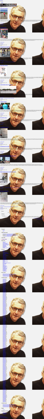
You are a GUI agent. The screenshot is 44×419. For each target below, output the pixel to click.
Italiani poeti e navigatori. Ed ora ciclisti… (11, 235)
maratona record (16, 206)
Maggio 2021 (4, 315)
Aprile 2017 (4, 344)
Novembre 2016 (4, 347)
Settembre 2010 (4, 390)
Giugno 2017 (4, 343)
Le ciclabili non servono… (4, 127)
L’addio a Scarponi (3, 101)
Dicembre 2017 (4, 339)
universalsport (4, 270)
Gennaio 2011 (4, 388)
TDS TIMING (4, 267)
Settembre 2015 (4, 355)
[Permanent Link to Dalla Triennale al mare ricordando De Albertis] (4, 182)
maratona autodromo (9, 206)
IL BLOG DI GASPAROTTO (6, 244)
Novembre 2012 (4, 375)
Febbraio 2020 (4, 324)
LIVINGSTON (4, 245)
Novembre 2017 (4, 340)
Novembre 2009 (4, 396)
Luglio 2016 (4, 349)
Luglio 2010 (4, 391)
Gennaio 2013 (4, 374)
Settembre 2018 (4, 334)
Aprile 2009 (4, 400)
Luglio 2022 (4, 307)
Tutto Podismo (4, 269)
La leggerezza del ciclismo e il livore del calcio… (8, 275)
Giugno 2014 (4, 364)
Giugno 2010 (4, 392)
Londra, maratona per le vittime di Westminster (8, 155)
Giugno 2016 (4, 350)
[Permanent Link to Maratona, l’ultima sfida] (4, 201)
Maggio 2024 (4, 294)
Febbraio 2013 (4, 373)
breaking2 (6, 206)
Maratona (4, 230)
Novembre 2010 (4, 389)
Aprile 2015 (4, 358)
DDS (3, 251)
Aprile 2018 (4, 337)
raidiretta (4, 262)
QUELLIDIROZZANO (5, 261)
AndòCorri (4, 242)
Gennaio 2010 (4, 395)
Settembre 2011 (4, 383)
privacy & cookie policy (2, 416)
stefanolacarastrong (5, 246)
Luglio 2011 (4, 384)
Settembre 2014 (4, 362)
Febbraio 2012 (4, 380)
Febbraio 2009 (4, 401)
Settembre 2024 (4, 292)
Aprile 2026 (4, 281)
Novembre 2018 (4, 333)
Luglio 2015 (4, 356)
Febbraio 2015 (4, 359)
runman (3, 264)
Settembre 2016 (4, 348)
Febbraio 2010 (4, 394)
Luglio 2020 (4, 321)
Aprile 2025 (4, 288)
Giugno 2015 (4, 357)
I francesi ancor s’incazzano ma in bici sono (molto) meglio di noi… (10, 274)
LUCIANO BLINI (5, 257)
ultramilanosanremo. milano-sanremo (17, 187)
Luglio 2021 (4, 314)
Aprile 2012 (4, 379)
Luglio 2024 (4, 293)
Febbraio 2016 (4, 352)
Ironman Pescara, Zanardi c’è (5, 46)
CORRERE (4, 250)
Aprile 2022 (4, 309)
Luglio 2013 (4, 370)
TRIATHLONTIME (5, 268)
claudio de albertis (6, 187)
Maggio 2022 (4, 308)
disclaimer (1, 415)
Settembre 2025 (4, 285)
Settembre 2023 (4, 299)
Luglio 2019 (4, 328)
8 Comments (1, 124)
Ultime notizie (4, 239)
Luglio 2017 (4, 342)
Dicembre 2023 (4, 297)
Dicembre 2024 (4, 290)
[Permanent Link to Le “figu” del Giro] (4, 38)
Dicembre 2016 (4, 346)
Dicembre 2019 (4, 325)
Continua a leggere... (2, 60)
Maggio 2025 (4, 287)
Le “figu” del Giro (3, 27)
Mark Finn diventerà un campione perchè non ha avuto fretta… (9, 404)
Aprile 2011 (4, 386)
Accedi (3, 412)
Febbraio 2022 (4, 310)
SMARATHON (4, 266)
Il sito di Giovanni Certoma (5, 255)
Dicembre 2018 (4, 332)
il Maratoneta (4, 254)
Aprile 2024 (4, 295)
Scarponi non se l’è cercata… (5, 146)
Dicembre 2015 (4, 353)
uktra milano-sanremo (11, 187)
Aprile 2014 (4, 365)
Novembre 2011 (4, 382)
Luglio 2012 (4, 377)
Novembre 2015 (4, 354)
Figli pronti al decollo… (4, 8)
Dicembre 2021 (4, 311)
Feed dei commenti (5, 413)
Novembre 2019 (4, 326)
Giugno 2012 (4, 378)
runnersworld (4, 265)
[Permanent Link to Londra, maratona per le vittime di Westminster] (5, 163)
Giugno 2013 (4, 371)
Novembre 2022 (4, 305)
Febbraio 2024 (4, 296)
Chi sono (4, 409)
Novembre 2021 (4, 312)
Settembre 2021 (4, 313)
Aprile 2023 (4, 302)
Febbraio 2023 (4, 303)
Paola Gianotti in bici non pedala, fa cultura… (11, 234)
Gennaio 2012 (4, 381)
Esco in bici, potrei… (3, 117)
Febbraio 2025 (4, 289)
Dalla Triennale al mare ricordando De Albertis (8, 171)
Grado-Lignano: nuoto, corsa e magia (6, 84)
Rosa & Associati (4, 263)
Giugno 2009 (4, 399)
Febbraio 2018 (4, 338)
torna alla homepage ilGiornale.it (3, 417)
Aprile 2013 (4, 372)
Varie (2, 43)
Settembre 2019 (4, 327)
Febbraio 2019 (4, 331)
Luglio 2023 (4, 300)
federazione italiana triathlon (6, 253)
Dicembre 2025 (4, 283)
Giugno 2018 (4, 336)
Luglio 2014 (4, 363)
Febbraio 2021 (4, 317)
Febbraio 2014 (4, 366)
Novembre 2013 (4, 368)
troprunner (4, 247)
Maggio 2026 (4, 280)
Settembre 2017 (4, 341)
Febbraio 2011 (4, 387)
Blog (2, 2)
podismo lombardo (5, 259)
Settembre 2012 (4, 376)
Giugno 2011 (4, 385)
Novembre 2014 (4, 361)
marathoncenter (4, 258)
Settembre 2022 (4, 306)
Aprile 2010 (4, 393)
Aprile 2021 (4, 316)
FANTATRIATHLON (5, 252)
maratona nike (12, 206)
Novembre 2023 (4, 298)
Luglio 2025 (4, 286)
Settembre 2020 (4, 320)
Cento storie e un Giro (4, 65)
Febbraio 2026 (4, 282)
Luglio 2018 (4, 335)
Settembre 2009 (4, 397)
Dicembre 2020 (4, 318)
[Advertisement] (6, 224)
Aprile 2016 (4, 351)
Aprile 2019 (4, 330)
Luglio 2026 (4, 279)
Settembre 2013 (4, 369)
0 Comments (1, 24)
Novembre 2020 (4, 319)
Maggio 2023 (4, 301)
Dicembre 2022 (4, 304)
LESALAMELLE (5, 256)
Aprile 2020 (4, 323)
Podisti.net (4, 260)
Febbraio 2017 (4, 345)
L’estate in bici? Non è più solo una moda (7, 405)
